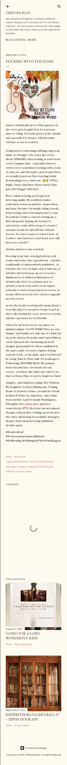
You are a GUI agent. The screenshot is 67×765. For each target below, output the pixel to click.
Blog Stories (16, 39)
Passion (22, 466)
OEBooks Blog (18, 13)
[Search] (59, 5)
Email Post (20, 456)
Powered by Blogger (36, 748)
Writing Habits (24, 471)
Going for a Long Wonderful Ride (23, 635)
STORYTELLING (45, 466)
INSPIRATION (20, 461)
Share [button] (9, 456)
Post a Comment (23, 644)
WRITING (10, 471)
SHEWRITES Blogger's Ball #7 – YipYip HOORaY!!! (32, 717)
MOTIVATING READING (40, 461)
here (22, 404)
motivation (11, 466)
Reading (31, 466)
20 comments (21, 725)
